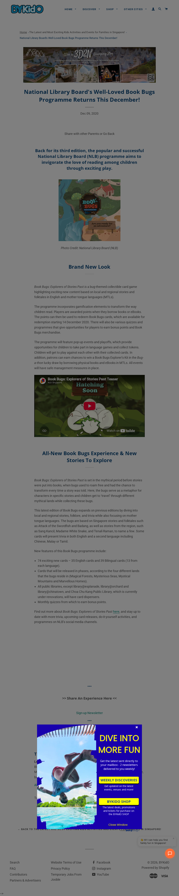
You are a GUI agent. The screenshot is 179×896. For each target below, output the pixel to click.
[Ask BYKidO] (170, 853)
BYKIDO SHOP (119, 801)
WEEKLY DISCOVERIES (119, 780)
